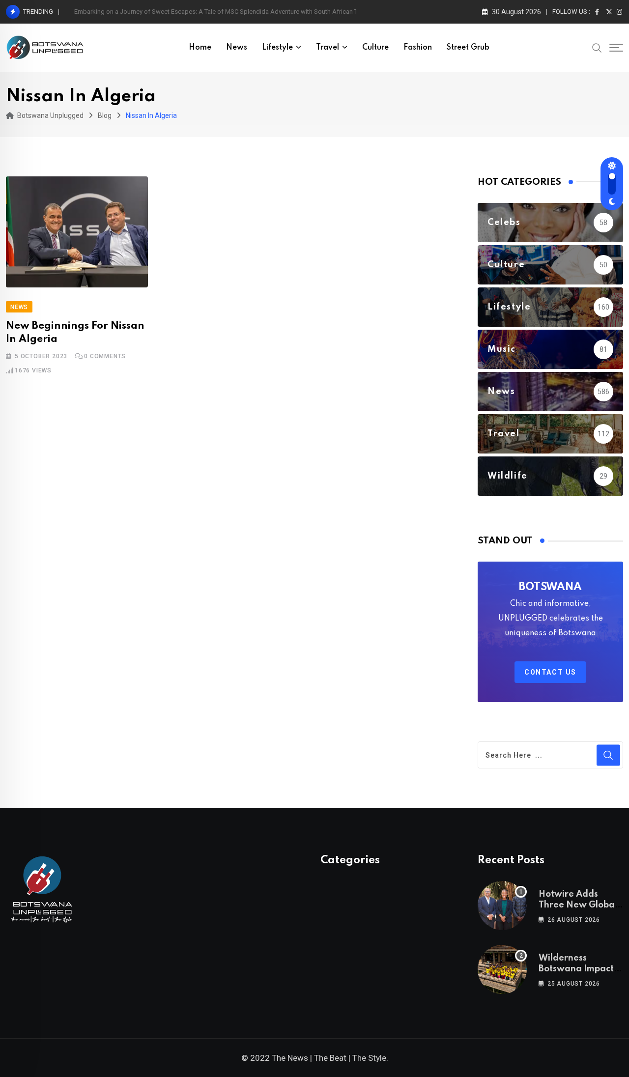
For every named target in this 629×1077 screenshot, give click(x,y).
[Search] (597, 47)
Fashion (417, 48)
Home (200, 48)
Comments (105, 356)
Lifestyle (277, 48)
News (236, 48)
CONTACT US (550, 672)
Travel (327, 48)
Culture (375, 48)
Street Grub (468, 48)
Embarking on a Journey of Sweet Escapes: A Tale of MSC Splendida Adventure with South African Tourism (225, 11)
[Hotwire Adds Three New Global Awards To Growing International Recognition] (502, 905)
